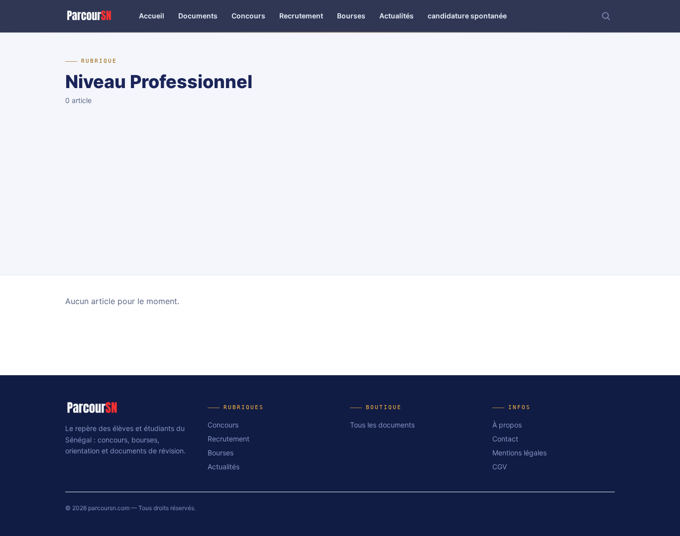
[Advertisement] (340, 200)
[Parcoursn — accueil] (89, 16)
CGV (499, 466)
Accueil (151, 15)
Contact (505, 438)
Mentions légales (519, 452)
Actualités (396, 15)
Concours (248, 15)
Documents (198, 15)
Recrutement (301, 15)
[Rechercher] (606, 16)
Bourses (351, 15)
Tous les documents (382, 425)
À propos (507, 425)
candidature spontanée (467, 15)
